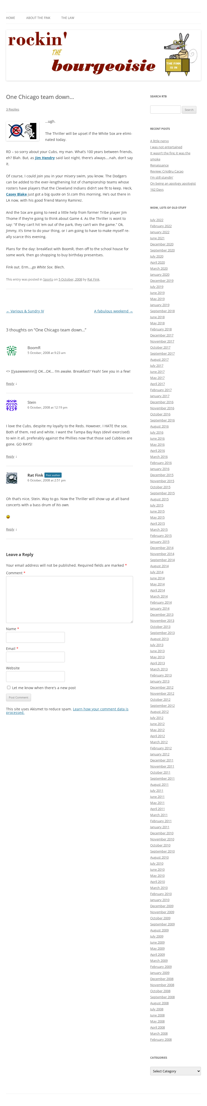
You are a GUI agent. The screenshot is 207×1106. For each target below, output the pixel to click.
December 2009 (161, 906)
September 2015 (162, 493)
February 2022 (161, 226)
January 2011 (159, 827)
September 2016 (162, 420)
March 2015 (159, 529)
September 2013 (162, 632)
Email (12, 648)
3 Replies (12, 109)
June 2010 (157, 869)
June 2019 (157, 292)
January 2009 (159, 972)
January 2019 (159, 305)
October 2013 (160, 626)
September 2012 (162, 705)
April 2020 (157, 262)
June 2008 (157, 1015)
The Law (67, 18)
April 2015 (157, 523)
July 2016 (156, 432)
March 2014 (159, 596)
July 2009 (156, 936)
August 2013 (159, 638)
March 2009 (159, 960)
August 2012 (159, 711)
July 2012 (156, 717)
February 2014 (161, 602)
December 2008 (161, 978)
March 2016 (159, 456)
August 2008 (159, 1003)
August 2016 (159, 426)
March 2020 (159, 268)
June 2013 (157, 651)
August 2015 (159, 499)
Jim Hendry (45, 157)
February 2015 (161, 535)
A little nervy (159, 141)
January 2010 (159, 900)
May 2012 (157, 730)
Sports (48, 279)
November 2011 (162, 766)
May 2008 (157, 1021)
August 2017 (159, 359)
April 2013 (157, 663)
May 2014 (157, 584)
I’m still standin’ (161, 177)
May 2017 (157, 377)
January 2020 (159, 274)
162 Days (157, 189)
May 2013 (157, 657)
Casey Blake (16, 194)
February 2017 (161, 390)
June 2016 (157, 438)
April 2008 (157, 1027)
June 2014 (157, 578)
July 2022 (156, 220)
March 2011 (159, 815)
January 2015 (159, 541)
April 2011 (157, 808)
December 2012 (161, 687)
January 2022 (159, 232)
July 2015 (156, 505)
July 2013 (156, 645)
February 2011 (161, 821)
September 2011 (162, 778)
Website (13, 668)
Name (12, 628)
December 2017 (161, 335)
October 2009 (160, 918)
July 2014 (156, 572)
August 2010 (159, 857)
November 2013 (162, 620)
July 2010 (156, 863)
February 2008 (161, 1039)
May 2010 (157, 875)
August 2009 (159, 930)
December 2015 (161, 475)
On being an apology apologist (173, 183)
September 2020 (162, 250)
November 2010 (162, 839)
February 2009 (161, 966)
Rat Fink (93, 279)
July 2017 (156, 365)
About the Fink (38, 18)
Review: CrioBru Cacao (167, 171)
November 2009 (162, 912)
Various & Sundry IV (25, 311)
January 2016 (159, 468)
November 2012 (162, 693)
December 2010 (161, 833)
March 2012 (159, 742)
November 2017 (162, 341)
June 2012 (157, 723)
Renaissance (159, 165)
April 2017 (157, 383)
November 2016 (162, 408)
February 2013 (161, 675)
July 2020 (156, 256)
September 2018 (162, 311)
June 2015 (157, 511)
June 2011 (157, 796)
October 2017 (160, 347)
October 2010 (160, 845)
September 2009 (162, 924)
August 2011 (159, 784)
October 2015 (160, 487)
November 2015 (162, 481)
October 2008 (160, 991)
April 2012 (157, 736)
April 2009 (157, 954)
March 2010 (159, 887)
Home (10, 18)
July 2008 (156, 1009)
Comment (15, 572)
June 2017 (157, 371)
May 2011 (157, 802)
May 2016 (157, 444)
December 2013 (161, 614)
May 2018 (157, 323)
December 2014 (161, 547)
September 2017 (162, 353)
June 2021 (157, 238)
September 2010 (162, 851)
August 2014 (159, 566)
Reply (10, 383)
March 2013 (159, 669)
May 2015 (157, 517)
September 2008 (162, 997)
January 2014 (159, 608)
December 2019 (161, 280)
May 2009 (157, 948)
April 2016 (157, 450)
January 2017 (159, 396)
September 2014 (162, 560)
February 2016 (161, 462)
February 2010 (161, 893)
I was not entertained (166, 147)
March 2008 (159, 1033)
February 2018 (161, 329)
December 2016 (161, 402)
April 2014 (157, 590)
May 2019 (157, 298)
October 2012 (160, 699)
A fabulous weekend (113, 311)
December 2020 (161, 244)
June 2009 (157, 942)
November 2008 (162, 985)
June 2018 (157, 317)
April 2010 (157, 881)
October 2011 (160, 772)
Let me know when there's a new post (43, 687)
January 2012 (159, 754)
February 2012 (161, 748)
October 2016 (160, 414)
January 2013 (159, 681)
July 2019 (156, 286)
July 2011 (156, 790)
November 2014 (162, 553)
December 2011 (161, 760)
